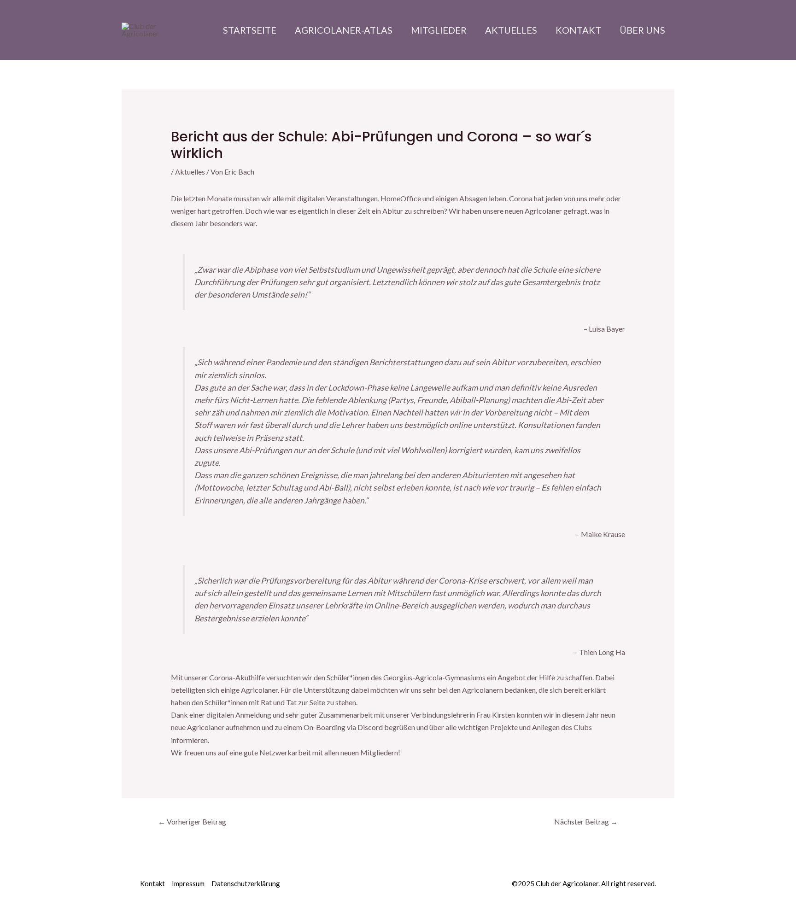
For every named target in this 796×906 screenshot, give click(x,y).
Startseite (249, 29)
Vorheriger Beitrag (192, 821)
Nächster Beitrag (586, 821)
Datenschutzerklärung (245, 883)
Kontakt (578, 29)
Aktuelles (511, 29)
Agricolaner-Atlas (343, 29)
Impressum (188, 883)
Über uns (642, 29)
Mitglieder (439, 29)
